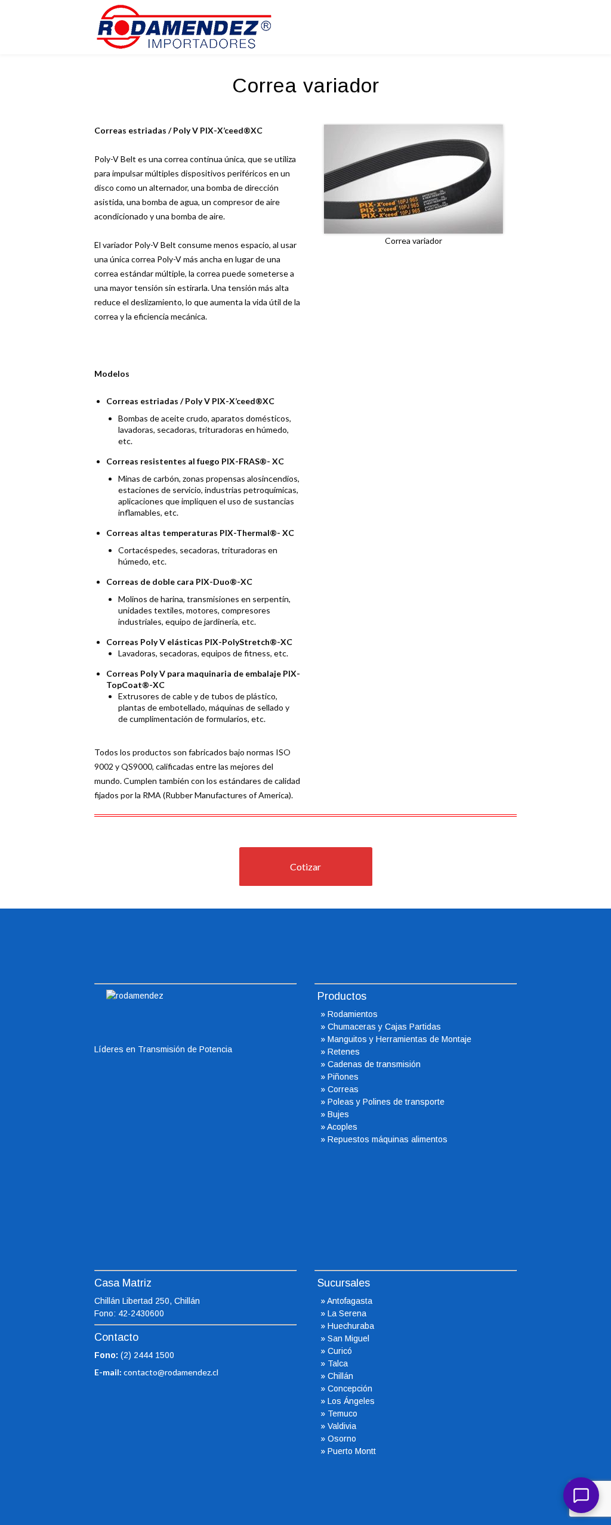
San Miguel (348, 1338)
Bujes (338, 1114)
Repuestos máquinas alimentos (388, 1139)
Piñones (343, 1076)
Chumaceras (352, 1026)
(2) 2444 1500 (147, 1355)
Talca (338, 1363)
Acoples (342, 1127)
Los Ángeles (351, 1401)
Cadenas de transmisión (374, 1064)
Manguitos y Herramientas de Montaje (399, 1039)
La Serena (347, 1313)
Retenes (344, 1051)
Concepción (350, 1388)
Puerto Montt (352, 1451)
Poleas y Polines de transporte (386, 1101)
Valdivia (342, 1426)
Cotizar (305, 866)
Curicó (340, 1351)
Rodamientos (353, 1014)
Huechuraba (351, 1326)
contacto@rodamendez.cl (171, 1372)
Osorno (342, 1438)
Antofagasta (349, 1301)
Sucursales (343, 1283)
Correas (343, 1089)
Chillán (340, 1376)
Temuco (342, 1413)
